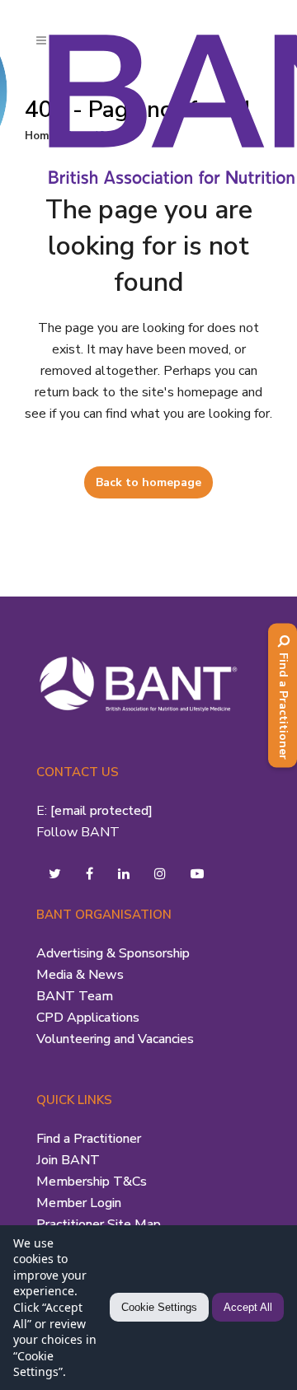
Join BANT (68, 1160)
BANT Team (74, 996)
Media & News (80, 975)
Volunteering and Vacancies (115, 1039)
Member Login (78, 1203)
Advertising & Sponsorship (113, 953)
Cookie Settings (159, 1307)
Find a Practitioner (88, 1139)
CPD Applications (87, 1018)
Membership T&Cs (91, 1181)
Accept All (248, 1307)
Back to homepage (148, 482)
